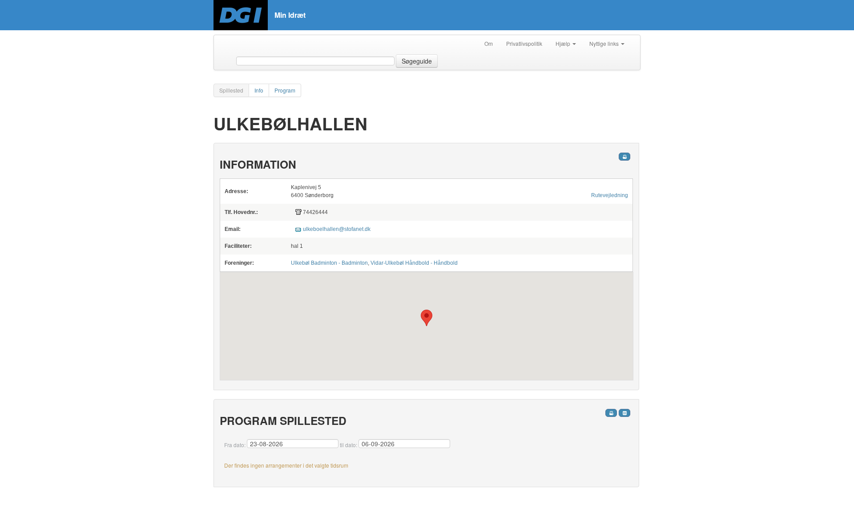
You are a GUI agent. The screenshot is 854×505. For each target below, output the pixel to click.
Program (284, 90)
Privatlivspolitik (524, 43)
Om (488, 43)
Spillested (231, 90)
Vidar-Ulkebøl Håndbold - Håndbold (414, 263)
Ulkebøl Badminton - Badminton (329, 263)
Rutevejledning (609, 195)
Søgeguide (417, 61)
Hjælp (564, 43)
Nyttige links (604, 43)
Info (258, 90)
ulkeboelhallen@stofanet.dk (337, 229)
